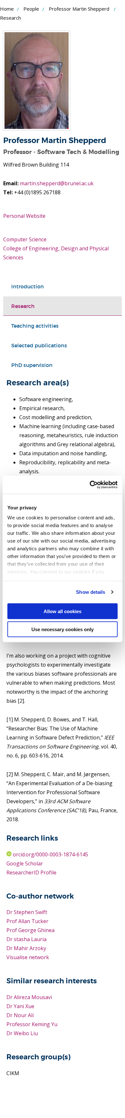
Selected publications (39, 345)
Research (23, 306)
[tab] (62, 286)
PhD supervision (32, 365)
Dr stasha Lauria (26, 939)
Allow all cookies (62, 611)
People (31, 8)
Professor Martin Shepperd (79, 8)
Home (7, 8)
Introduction (27, 286)
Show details (90, 592)
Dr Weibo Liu (22, 1033)
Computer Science (24, 239)
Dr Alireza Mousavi (29, 997)
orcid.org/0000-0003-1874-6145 (50, 854)
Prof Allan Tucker (27, 921)
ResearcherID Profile (31, 872)
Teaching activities (35, 326)
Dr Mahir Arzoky (26, 948)
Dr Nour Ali (20, 1015)
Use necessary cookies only (62, 629)
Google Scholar (24, 863)
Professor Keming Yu (31, 1024)
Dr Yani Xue (20, 1006)
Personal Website (24, 215)
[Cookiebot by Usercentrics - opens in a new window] (90, 485)
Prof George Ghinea (30, 930)
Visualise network (27, 957)
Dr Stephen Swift (26, 912)
